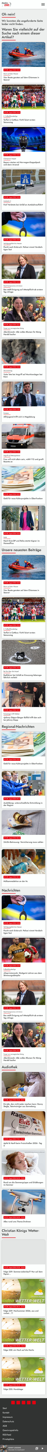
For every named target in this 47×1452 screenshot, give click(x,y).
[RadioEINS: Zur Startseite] (21, 4)
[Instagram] (23, 1402)
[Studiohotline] (34, 1402)
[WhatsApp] (13, 1402)
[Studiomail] (28, 1402)
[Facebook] (18, 1402)
